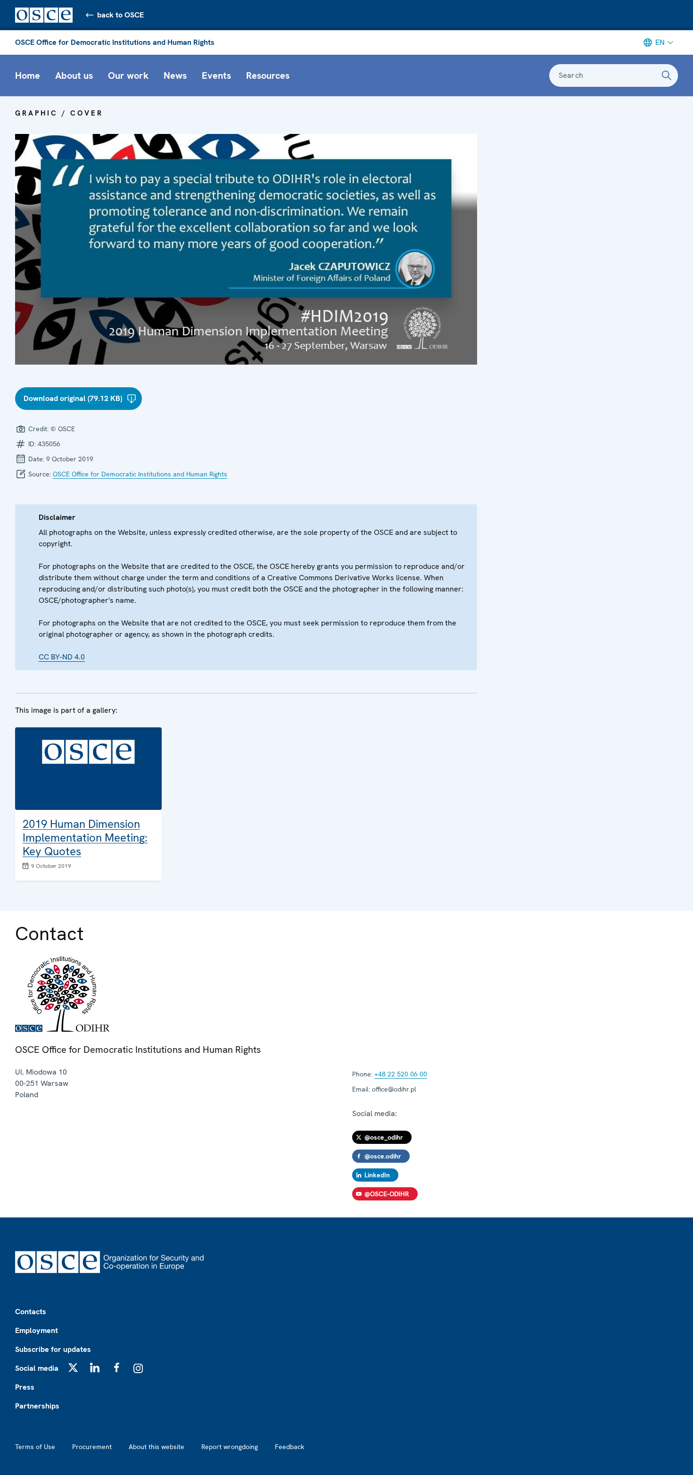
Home (27, 75)
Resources (267, 75)
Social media (36, 1368)
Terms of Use (35, 1446)
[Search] (666, 75)
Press (24, 1387)
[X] (73, 1367)
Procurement (92, 1446)
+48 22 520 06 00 (400, 1074)
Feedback (289, 1446)
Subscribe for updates (53, 1349)
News (175, 75)
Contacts (30, 1312)
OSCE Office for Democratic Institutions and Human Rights (114, 42)
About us (74, 75)
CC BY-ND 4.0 (62, 657)
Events (216, 75)
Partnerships (37, 1406)
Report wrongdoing (229, 1446)
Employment (36, 1330)
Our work (128, 75)
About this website (156, 1446)
